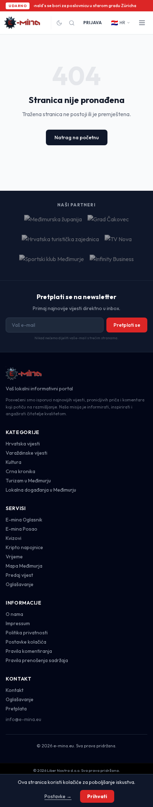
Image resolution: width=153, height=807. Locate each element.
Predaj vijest (19, 575)
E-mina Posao (21, 529)
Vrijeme (14, 556)
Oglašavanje (19, 584)
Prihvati (97, 796)
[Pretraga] (72, 23)
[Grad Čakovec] (108, 222)
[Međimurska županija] (53, 222)
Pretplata (16, 708)
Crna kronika (20, 471)
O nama (14, 614)
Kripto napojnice (24, 547)
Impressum (18, 623)
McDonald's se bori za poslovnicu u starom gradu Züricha (79, 5)
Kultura (13, 462)
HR (118, 22)
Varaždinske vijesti (26, 453)
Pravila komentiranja (29, 651)
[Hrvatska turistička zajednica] (60, 242)
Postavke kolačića (26, 642)
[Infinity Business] (112, 262)
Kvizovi (13, 538)
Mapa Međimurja (24, 566)
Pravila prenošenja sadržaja (37, 660)
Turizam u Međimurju (28, 480)
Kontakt (14, 690)
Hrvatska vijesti (23, 443)
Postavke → (58, 796)
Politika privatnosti (27, 632)
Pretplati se (127, 325)
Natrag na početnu (76, 137)
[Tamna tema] (59, 23)
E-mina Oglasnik (24, 519)
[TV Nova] (118, 242)
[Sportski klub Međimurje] (51, 262)
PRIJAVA (92, 22)
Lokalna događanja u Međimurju (41, 490)
